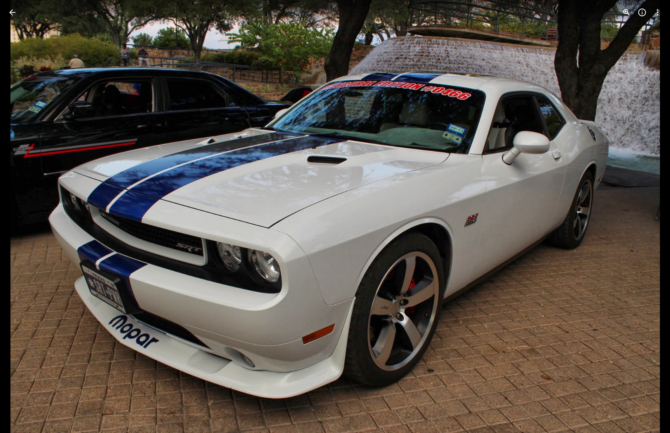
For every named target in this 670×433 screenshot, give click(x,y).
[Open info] (642, 12)
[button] (22, 217)
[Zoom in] (626, 12)
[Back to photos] (12, 12)
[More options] (657, 12)
